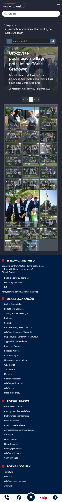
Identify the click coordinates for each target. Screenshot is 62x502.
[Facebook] (19, 498)
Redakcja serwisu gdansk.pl (16, 277)
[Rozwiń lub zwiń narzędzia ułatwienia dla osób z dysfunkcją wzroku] (55, 498)
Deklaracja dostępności (14, 282)
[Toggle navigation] (58, 6)
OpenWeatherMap (30, 291)
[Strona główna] (6, 498)
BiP (5, 287)
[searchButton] (52, 41)
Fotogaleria (10, 25)
